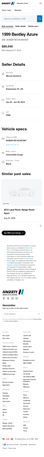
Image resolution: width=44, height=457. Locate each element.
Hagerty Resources (9, 426)
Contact (25, 411)
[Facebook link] (4, 298)
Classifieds (6, 396)
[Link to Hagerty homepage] (13, 292)
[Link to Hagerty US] (4, 439)
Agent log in (6, 385)
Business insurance (9, 368)
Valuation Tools (22, 3)
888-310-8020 (27, 363)
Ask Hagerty (27, 341)
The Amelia (26, 374)
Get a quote (6, 335)
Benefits (25, 344)
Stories (5, 412)
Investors (26, 414)
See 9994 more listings (12, 233)
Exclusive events (28, 352)
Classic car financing (9, 371)
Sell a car (5, 398)
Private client (7, 365)
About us (26, 397)
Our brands (26, 403)
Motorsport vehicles (9, 360)
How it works (6, 401)
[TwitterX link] (8, 298)
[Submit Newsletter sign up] (38, 314)
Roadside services (29, 360)
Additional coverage (9, 374)
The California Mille (29, 376)
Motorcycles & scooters (10, 357)
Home (25, 395)
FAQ (24, 425)
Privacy (25, 428)
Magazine (26, 349)
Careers (25, 406)
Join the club (27, 335)
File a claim (6, 338)
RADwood (26, 387)
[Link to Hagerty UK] (12, 439)
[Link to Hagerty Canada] (8, 439)
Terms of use (12, 448)
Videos (5, 409)
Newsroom (26, 409)
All (3, 415)
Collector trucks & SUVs (10, 352)
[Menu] (40, 3)
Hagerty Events (28, 371)
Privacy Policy (37, 319)
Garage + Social (7, 423)
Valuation (26, 338)
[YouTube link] (17, 298)
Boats (4, 363)
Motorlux (26, 384)
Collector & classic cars (10, 349)
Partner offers (27, 346)
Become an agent (8, 382)
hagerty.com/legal (13, 265)
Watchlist (18, 10)
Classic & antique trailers (10, 354)
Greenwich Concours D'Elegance (29, 380)
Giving (25, 417)
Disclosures (32, 444)
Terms (25, 430)
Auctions (5, 393)
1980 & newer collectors (10, 346)
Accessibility (23, 444)
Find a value (6, 10)
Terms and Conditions (11, 321)
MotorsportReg (7, 428)
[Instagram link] (12, 298)
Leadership (26, 400)
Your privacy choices (12, 444)
